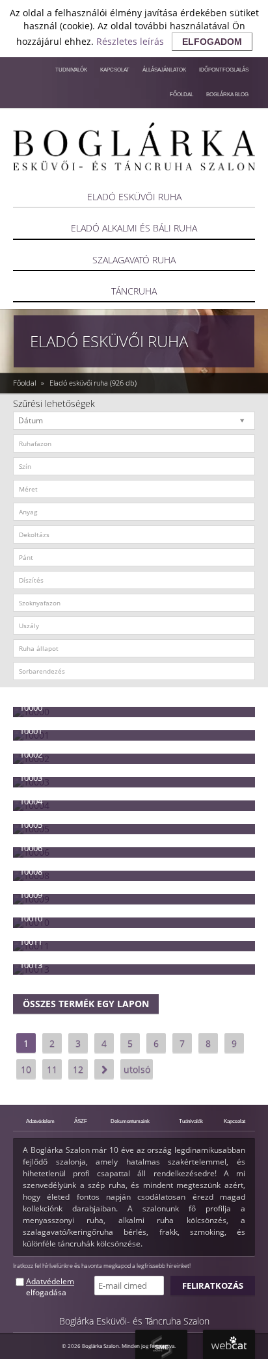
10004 (31, 801)
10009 (31, 895)
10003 (31, 778)
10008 (31, 871)
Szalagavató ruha (134, 260)
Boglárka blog (227, 94)
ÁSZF (80, 1121)
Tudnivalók (71, 69)
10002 (31, 754)
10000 (31, 707)
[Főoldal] (134, 146)
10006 (31, 848)
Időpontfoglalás (223, 69)
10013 (31, 965)
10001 (31, 731)
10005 (31, 824)
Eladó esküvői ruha (134, 197)
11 (52, 1069)
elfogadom (212, 41)
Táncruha (134, 291)
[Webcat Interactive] (229, 1344)
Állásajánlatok (164, 69)
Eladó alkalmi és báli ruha (134, 228)
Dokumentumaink (130, 1121)
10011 (31, 941)
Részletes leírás (130, 41)
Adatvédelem (40, 1121)
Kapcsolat (114, 69)
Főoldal (181, 94)
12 (78, 1069)
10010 (31, 918)
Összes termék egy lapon (86, 1003)
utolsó (137, 1069)
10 (26, 1069)
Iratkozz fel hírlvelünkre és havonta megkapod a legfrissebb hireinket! (102, 1265)
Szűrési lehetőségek (54, 403)
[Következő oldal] (104, 1069)
